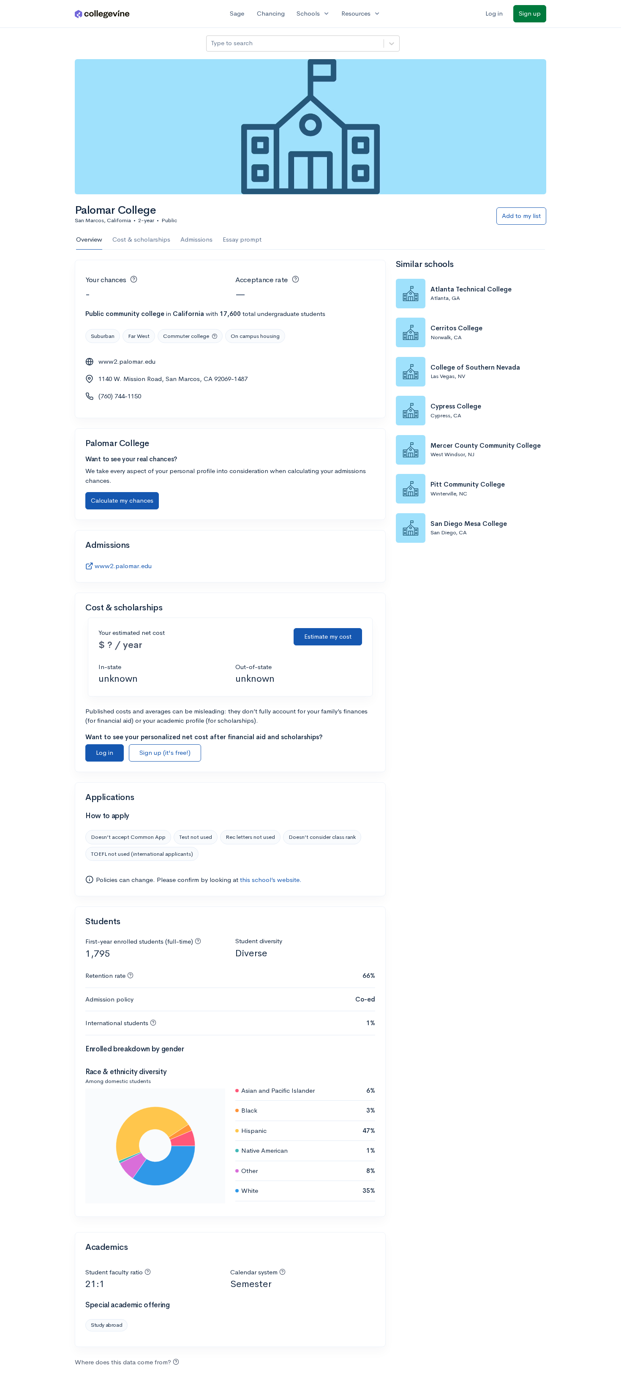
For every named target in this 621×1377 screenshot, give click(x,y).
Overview (89, 239)
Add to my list (521, 216)
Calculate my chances (122, 500)
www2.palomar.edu (126, 361)
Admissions (196, 239)
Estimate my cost (327, 636)
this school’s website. (271, 880)
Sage (237, 13)
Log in (494, 13)
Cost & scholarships (141, 239)
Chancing (271, 13)
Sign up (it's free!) (165, 752)
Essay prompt (242, 239)
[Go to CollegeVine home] (102, 14)
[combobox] (211, 43)
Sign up (530, 13)
